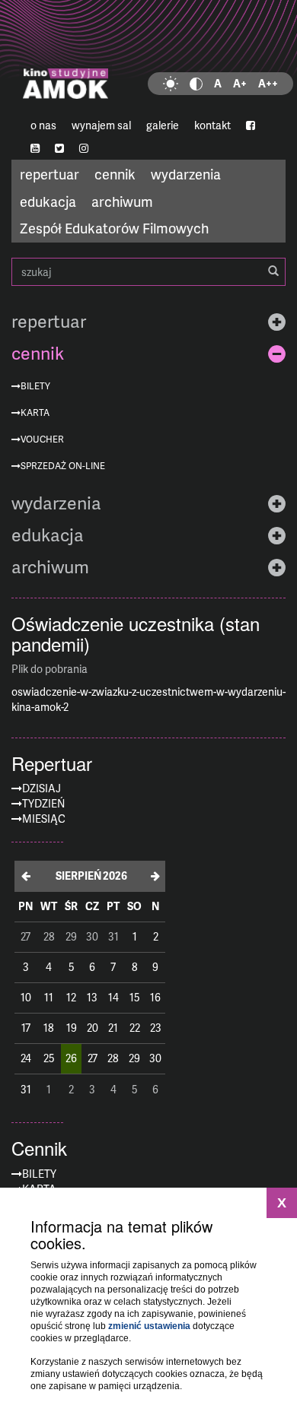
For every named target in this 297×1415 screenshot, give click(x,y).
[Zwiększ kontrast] (196, 83)
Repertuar (51, 763)
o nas (43, 125)
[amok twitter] (59, 148)
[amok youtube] (35, 148)
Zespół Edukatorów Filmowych (114, 227)
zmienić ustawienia (149, 1326)
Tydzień (43, 803)
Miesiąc (43, 818)
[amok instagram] (84, 148)
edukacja (48, 201)
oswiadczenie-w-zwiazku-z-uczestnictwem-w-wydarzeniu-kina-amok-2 (148, 699)
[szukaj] (273, 271)
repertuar (49, 173)
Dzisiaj (41, 788)
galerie (162, 125)
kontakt (212, 125)
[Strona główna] (148, 57)
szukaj (148, 272)
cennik (115, 173)
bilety (35, 385)
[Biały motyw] (170, 83)
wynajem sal (101, 125)
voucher (42, 439)
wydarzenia (186, 173)
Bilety (39, 1173)
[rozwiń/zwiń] (277, 321)
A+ (240, 83)
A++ (268, 83)
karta (35, 412)
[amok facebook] (250, 125)
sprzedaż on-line (63, 465)
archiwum (122, 201)
